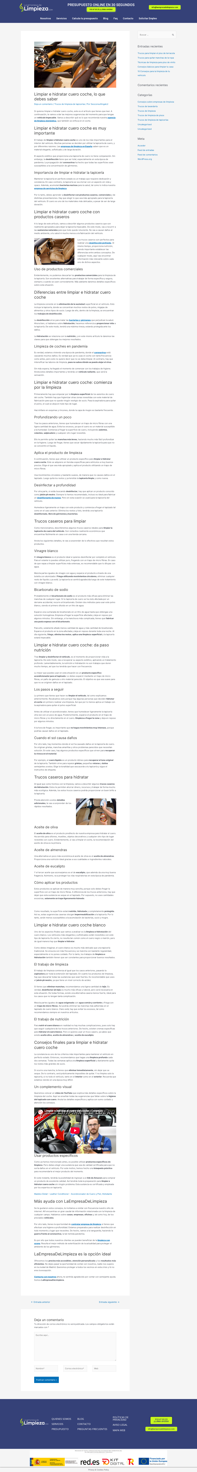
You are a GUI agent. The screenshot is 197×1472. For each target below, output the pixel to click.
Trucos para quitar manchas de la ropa (156, 57)
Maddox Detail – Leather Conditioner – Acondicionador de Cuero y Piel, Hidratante (73, 1194)
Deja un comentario (43, 104)
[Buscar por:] (157, 34)
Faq (116, 18)
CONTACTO (84, 1424)
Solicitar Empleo (148, 18)
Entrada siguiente (109, 1302)
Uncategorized (145, 129)
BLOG (80, 1418)
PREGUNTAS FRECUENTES (92, 1429)
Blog (105, 18)
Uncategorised (145, 124)
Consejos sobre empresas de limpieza (156, 102)
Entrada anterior (40, 1302)
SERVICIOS (57, 1424)
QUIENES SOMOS (61, 1418)
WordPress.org (145, 159)
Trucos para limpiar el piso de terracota (156, 53)
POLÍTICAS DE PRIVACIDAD (120, 1418)
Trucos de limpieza (147, 111)
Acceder (142, 145)
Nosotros (45, 18)
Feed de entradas (146, 150)
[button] (101, 9)
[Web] (104, 1369)
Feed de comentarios (148, 154)
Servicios (61, 18)
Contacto (128, 18)
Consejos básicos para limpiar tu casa (155, 66)
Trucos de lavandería (147, 106)
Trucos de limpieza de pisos (151, 115)
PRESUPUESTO (60, 1429)
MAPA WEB (119, 1430)
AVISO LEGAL (120, 1424)
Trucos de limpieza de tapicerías (69, 104)
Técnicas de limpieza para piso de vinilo (156, 62)
